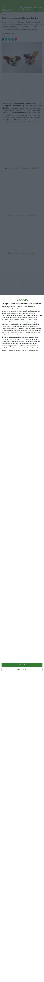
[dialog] (22, 638)
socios (21, 306)
